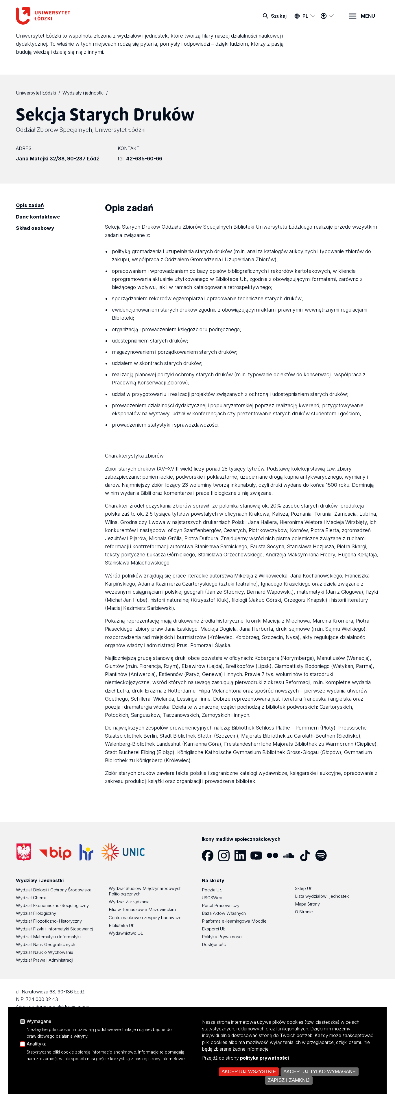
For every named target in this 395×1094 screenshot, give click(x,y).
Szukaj (279, 16)
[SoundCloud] (291, 855)
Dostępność (214, 944)
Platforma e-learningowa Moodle (234, 921)
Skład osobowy (35, 228)
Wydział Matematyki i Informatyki (48, 936)
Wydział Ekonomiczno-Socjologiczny (52, 905)
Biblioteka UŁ (121, 925)
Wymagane (39, 1021)
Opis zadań (30, 205)
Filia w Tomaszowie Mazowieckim (142, 909)
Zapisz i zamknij (289, 1080)
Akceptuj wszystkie (249, 1071)
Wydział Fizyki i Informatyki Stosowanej (54, 929)
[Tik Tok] (307, 855)
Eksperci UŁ (214, 929)
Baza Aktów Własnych (224, 913)
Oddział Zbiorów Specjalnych (54, 129)
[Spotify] (323, 855)
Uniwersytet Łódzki (120, 129)
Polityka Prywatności (222, 936)
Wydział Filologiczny (36, 913)
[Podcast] (339, 855)
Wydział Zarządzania (129, 901)
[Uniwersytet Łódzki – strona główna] (59, 16)
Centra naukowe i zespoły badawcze (145, 917)
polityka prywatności (264, 1058)
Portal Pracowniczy (220, 905)
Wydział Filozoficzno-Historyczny (49, 921)
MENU (368, 16)
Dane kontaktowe (38, 217)
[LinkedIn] (242, 855)
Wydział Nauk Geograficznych (45, 944)
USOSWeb (212, 897)
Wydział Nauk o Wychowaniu (44, 952)
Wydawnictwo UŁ (126, 933)
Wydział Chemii (31, 897)
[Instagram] (226, 855)
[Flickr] (275, 855)
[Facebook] (210, 855)
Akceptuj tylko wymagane (319, 1071)
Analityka (37, 1044)
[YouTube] (258, 855)
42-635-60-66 (144, 159)
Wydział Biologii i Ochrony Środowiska (53, 890)
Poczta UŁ (212, 890)
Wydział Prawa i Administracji (44, 960)
